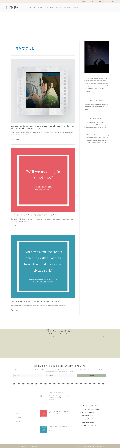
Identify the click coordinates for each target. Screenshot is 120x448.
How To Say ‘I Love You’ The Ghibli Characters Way (33, 215)
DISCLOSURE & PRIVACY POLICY (30, 446)
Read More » (15, 139)
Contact (114, 1)
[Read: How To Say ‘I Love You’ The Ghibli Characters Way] (43, 180)
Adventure (32, 7)
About (84, 1)
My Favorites (102, 1)
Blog (92, 1)
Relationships (67, 7)
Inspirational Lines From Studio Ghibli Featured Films (35, 301)
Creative (40, 7)
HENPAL (13, 7)
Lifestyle (58, 7)
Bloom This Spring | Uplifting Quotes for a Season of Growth (60, 396)
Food (51, 7)
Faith (46, 7)
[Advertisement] (60, 23)
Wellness (76, 7)
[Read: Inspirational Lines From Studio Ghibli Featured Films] (43, 266)
